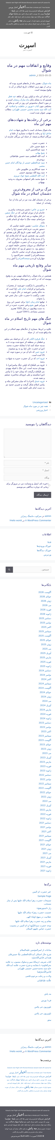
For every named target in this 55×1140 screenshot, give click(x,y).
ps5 (40, 7)
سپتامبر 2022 (45, 783)
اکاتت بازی (19, 11)
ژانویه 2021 (45, 870)
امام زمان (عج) (32, 302)
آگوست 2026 (44, 592)
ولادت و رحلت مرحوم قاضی (38, 976)
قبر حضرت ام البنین (41, 891)
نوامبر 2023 (45, 727)
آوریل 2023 (45, 757)
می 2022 (46, 801)
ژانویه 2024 (45, 718)
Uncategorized (40, 402)
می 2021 (47, 853)
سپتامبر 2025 (45, 631)
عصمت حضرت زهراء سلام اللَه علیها (34, 912)
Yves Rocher (46, 7)
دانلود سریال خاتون (27, 14)
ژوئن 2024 (46, 696)
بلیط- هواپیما (11, 1076)
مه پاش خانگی (19, 1087)
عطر (12, 17)
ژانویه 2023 (45, 770)
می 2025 (46, 648)
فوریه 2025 (45, 662)
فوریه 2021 (46, 866)
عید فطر (12, 96)
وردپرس (47, 554)
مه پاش (17, 20)
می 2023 (46, 753)
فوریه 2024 (45, 714)
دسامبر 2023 (45, 722)
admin (48, 516)
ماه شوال (46, 83)
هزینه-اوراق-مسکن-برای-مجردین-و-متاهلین (27, 24)
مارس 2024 (45, 709)
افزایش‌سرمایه (33, 11)
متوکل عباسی (38, 225)
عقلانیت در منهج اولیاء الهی (38, 917)
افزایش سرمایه (44, 10)
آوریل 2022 (45, 805)
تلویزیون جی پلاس (42, 1007)
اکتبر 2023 (46, 731)
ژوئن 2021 (46, 849)
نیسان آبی (43, 24)
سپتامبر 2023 (44, 735)
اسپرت (27, 44)
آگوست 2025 (44, 635)
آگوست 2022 (44, 788)
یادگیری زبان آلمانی (22, 1091)
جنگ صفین (10, 212)
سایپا (16, 13)
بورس (42, 14)
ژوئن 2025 (46, 644)
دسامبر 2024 (45, 670)
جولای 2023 (45, 744)
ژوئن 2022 (46, 796)
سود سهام (34, 17)
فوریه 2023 (45, 766)
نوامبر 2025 (45, 622)
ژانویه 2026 (45, 614)
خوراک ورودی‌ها (44, 546)
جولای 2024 (45, 692)
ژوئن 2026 (46, 601)
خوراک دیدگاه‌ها (44, 550)
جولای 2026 (45, 596)
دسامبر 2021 (45, 823)
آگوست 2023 (44, 740)
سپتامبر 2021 (45, 836)
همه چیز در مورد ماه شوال (35, 406)
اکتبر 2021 (46, 831)
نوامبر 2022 (45, 779)
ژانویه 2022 (45, 818)
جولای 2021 (45, 844)
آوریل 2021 (46, 857)
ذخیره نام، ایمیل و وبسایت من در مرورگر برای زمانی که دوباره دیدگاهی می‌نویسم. (27, 485)
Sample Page (44, 896)
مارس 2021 (45, 862)
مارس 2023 (45, 762)
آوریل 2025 (45, 653)
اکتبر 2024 (46, 679)
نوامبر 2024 (45, 675)
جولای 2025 (45, 640)
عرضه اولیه (18, 17)
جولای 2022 (45, 792)
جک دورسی (36, 14)
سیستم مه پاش (26, 17)
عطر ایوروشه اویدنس (13, 1083)
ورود (49, 541)
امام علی (22, 289)
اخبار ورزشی (42, 410)
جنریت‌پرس (15, 1136)
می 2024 (46, 701)
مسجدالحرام (24, 258)
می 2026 (46, 605)
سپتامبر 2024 (44, 683)
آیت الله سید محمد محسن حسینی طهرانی (32, 109)
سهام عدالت (15, 1079)
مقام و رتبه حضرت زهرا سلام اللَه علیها (33, 921)
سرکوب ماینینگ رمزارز (31, 516)
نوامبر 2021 (45, 827)
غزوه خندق (40, 381)
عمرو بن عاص (38, 209)
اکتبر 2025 (46, 627)
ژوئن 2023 (46, 749)
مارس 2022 (45, 809)
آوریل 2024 (45, 705)
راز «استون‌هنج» (44, 908)
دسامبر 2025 (45, 618)
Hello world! (16, 520)
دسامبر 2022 (45, 775)
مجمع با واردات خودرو (33, 21)
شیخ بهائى (40, 153)
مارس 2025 (45, 657)
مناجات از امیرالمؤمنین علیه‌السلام (35, 950)
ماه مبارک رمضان (21, 99)
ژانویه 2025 (45, 666)
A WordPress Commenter (38, 520)
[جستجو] (9, 570)
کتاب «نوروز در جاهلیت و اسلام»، (24, 106)
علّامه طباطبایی (44, 980)
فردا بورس (46, 1000)
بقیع (32, 305)
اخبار (22, 6)
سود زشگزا (40, 17)
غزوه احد (40, 358)
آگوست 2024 (44, 688)
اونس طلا (25, 11)
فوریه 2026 (45, 609)
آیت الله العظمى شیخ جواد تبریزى (29, 175)
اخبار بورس (13, 7)
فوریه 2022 (45, 814)
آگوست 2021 (45, 840)
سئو (20, 14)
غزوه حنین (40, 352)
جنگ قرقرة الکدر (37, 339)
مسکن (25, 21)
